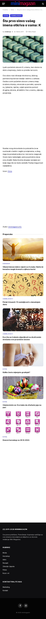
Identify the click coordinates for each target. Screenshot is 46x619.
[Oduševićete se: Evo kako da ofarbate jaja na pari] (23, 387)
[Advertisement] (23, 120)
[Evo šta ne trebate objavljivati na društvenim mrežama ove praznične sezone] (23, 319)
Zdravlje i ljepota (8, 566)
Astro (4, 559)
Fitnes (5, 570)
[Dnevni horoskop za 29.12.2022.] (23, 422)
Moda (5, 553)
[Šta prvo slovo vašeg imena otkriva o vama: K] (23, 49)
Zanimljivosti (16, 15)
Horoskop (6, 556)
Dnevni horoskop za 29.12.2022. (16, 440)
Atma (10, 171)
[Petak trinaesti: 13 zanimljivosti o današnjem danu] (23, 284)
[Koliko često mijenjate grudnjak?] (23, 355)
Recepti (5, 563)
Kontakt (5, 590)
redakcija (8, 32)
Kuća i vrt (6, 573)
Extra (6, 15)
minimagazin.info (15, 227)
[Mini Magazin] (23, 3)
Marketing (6, 587)
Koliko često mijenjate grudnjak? (16, 372)
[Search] (43, 3)
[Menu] (3, 3)
